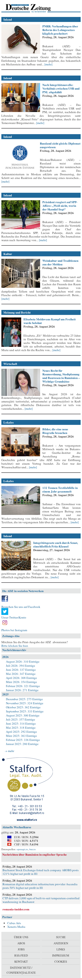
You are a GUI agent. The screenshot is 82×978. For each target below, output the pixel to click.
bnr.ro (32, 849)
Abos (21, 943)
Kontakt (21, 961)
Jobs (21, 949)
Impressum (60, 955)
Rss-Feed (21, 955)
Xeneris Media (16, 927)
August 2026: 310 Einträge (22, 661)
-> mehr (9, 751)
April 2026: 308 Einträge (21, 678)
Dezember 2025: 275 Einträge (24, 699)
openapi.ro (22, 849)
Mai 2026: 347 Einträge (21, 674)
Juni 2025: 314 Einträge (21, 723)
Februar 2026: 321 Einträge (23, 686)
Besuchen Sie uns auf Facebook (20, 607)
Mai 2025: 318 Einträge (21, 727)
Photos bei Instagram (14, 630)
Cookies (60, 961)
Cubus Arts (14, 923)
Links (60, 949)
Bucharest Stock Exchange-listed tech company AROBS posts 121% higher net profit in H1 (41, 872)
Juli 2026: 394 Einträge (20, 665)
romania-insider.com (16, 909)
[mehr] (48, 64)
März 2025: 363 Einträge (21, 736)
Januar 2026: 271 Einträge (22, 690)
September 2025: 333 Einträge (25, 711)
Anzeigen (61, 943)
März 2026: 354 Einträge (21, 682)
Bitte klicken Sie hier (14, 646)
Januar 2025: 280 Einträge (22, 744)
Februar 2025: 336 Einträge (23, 740)
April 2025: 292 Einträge (21, 731)
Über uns (21, 937)
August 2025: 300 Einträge (22, 715)
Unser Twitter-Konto (13, 617)
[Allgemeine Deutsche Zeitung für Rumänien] (32, 8)
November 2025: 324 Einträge (24, 703)
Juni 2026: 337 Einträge (21, 669)
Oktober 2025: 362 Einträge (23, 707)
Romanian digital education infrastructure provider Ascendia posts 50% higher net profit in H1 (40, 886)
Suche (61, 937)
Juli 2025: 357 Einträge (20, 719)
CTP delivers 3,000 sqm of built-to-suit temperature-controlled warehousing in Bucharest (41, 900)
